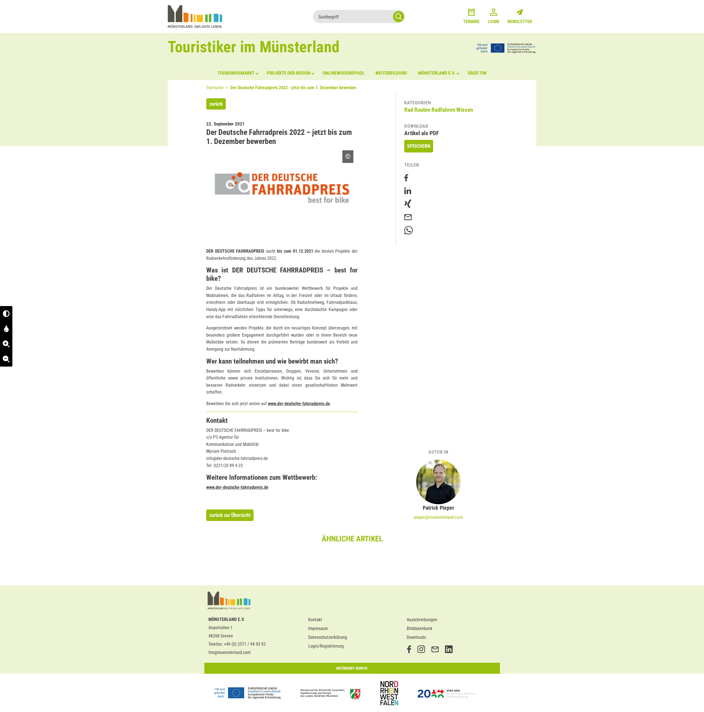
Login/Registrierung (326, 646)
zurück (216, 104)
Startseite (215, 87)
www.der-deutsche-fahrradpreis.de (299, 403)
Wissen (464, 110)
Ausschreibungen (422, 619)
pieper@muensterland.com (438, 517)
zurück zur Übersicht (230, 515)
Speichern (418, 146)
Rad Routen (417, 110)
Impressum (318, 628)
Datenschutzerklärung (327, 637)
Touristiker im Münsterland (254, 47)
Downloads (416, 637)
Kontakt (315, 619)
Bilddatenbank (419, 628)
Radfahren (443, 110)
